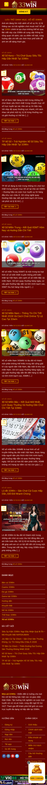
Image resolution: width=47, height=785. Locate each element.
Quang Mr (28, 65)
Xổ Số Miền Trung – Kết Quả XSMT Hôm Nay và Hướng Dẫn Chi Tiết (23, 229)
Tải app (8, 744)
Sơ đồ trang (10, 749)
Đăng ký (8, 724)
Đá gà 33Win (8, 592)
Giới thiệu (32, 724)
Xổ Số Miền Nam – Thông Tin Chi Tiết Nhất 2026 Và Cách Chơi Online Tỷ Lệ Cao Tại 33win (22, 316)
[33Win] (24, 4)
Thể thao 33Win (9, 615)
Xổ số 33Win (6, 53)
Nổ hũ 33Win (8, 610)
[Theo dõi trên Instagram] (8, 756)
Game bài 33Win (9, 596)
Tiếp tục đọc (10, 121)
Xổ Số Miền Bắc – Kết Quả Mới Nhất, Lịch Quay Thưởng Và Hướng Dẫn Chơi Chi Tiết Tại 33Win (22, 405)
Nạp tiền (9, 734)
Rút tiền (8, 739)
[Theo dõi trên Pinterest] (13, 756)
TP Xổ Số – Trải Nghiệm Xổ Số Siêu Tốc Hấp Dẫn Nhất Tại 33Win (22, 143)
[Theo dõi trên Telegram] (17, 756)
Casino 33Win (8, 587)
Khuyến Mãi (7, 605)
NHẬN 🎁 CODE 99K (37, 778)
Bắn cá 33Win (8, 582)
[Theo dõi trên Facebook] (4, 756)
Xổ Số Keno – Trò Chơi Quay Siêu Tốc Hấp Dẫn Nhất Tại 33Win (21, 57)
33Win (7, 29)
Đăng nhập (10, 729)
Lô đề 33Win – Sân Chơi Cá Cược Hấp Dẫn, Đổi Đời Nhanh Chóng (22, 492)
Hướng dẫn (7, 601)
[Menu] (6, 4)
